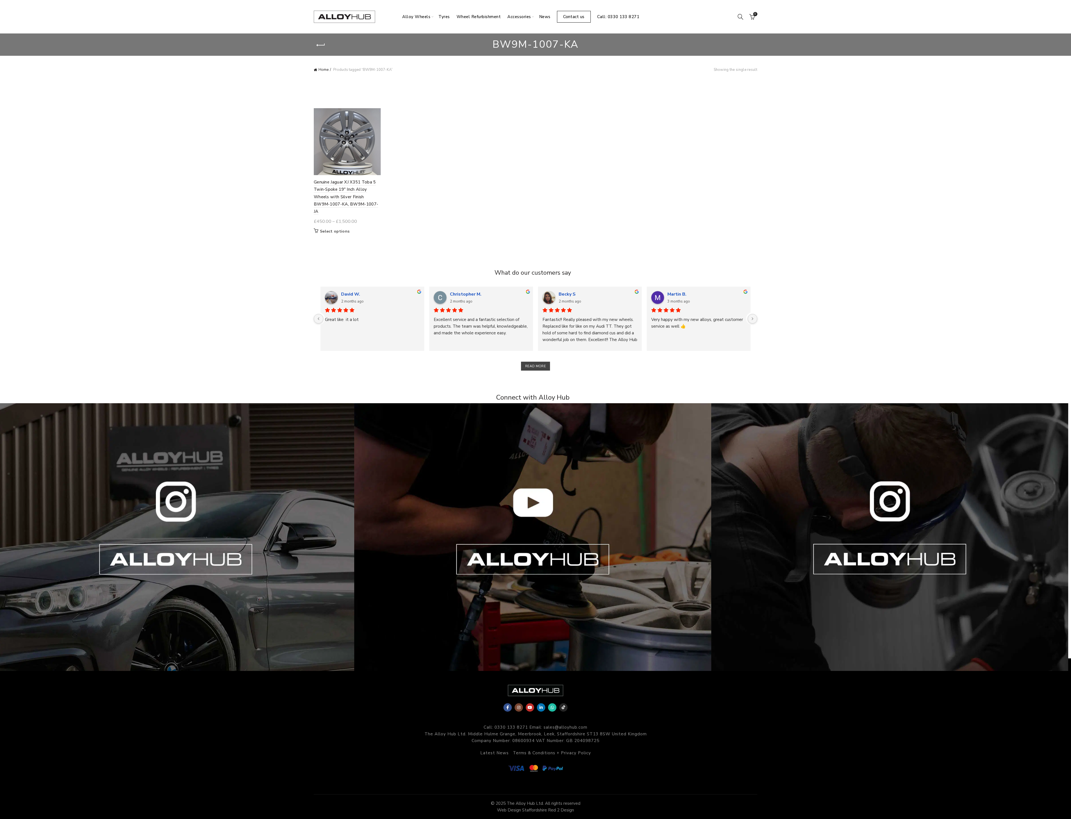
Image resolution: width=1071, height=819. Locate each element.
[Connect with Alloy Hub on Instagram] (178, 537)
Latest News (494, 753)
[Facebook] (507, 707)
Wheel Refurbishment (479, 17)
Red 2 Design (561, 810)
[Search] (740, 17)
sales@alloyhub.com (565, 727)
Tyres (444, 17)
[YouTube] (530, 707)
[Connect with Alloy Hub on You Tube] (535, 537)
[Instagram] (519, 707)
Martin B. (676, 294)
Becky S (567, 294)
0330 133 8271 (511, 727)
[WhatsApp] (552, 707)
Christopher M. (465, 294)
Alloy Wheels (416, 17)
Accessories (519, 17)
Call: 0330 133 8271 (618, 17)
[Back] (321, 45)
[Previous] (318, 318)
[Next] (752, 318)
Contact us (574, 17)
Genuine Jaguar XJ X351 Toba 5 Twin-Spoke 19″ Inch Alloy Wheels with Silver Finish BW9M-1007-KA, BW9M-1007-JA (346, 196)
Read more (535, 366)
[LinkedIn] (541, 707)
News (545, 17)
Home (324, 69)
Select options (334, 231)
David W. (350, 294)
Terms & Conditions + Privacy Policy (552, 753)
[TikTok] (563, 707)
